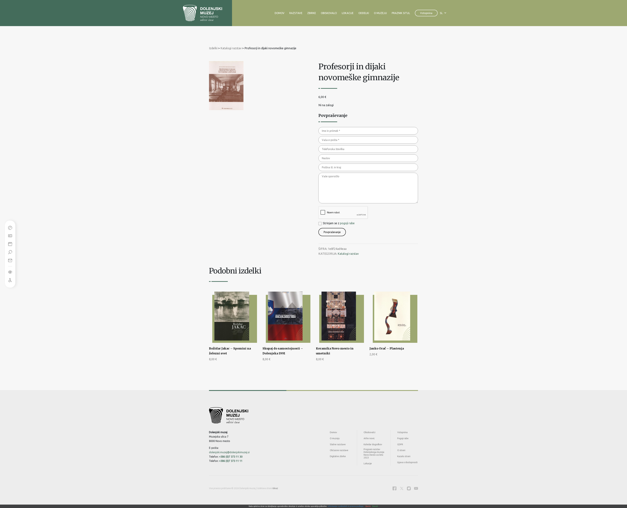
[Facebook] (394, 488)
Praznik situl (401, 13)
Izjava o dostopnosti (407, 462)
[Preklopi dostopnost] (10, 272)
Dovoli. (375, 506)
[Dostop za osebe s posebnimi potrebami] (10, 280)
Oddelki (363, 13)
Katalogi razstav (348, 253)
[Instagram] (409, 488)
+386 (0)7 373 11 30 (230, 456)
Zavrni (368, 506)
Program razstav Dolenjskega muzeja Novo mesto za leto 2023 (374, 453)
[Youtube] (416, 488)
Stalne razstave (338, 444)
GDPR (400, 444)
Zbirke (311, 13)
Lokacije (348, 13)
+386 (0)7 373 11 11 (230, 460)
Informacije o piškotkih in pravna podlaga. (346, 506)
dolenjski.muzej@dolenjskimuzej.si (229, 452)
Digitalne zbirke (338, 456)
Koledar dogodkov (373, 444)
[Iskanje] (10, 252)
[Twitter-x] (402, 488)
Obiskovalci (329, 13)
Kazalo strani (403, 456)
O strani (401, 450)
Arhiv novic (369, 438)
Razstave (295, 13)
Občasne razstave (339, 450)
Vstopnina (426, 13)
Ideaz (275, 488)
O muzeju (380, 13)
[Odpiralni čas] (10, 227)
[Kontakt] (10, 260)
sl (441, 13)
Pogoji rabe (403, 438)
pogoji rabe (347, 223)
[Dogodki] (10, 244)
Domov (279, 13)
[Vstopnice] (10, 236)
